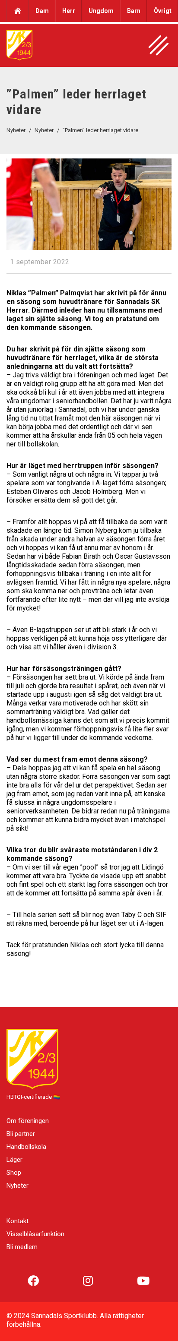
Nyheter (17, 1185)
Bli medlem (22, 1247)
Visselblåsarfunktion (35, 1234)
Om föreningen (27, 1121)
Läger (14, 1160)
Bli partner (20, 1134)
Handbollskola (26, 1147)
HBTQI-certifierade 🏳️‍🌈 (33, 1097)
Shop (13, 1173)
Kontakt (17, 1221)
